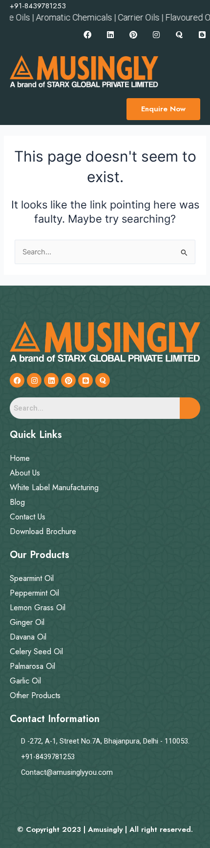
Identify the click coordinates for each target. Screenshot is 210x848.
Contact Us (27, 516)
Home (20, 458)
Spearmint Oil (32, 578)
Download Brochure (43, 531)
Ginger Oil (27, 622)
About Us (25, 472)
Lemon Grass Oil (37, 607)
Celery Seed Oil (36, 651)
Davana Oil (28, 636)
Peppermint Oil (34, 593)
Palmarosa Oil (32, 666)
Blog (17, 502)
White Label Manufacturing (54, 487)
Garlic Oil (25, 680)
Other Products (35, 695)
